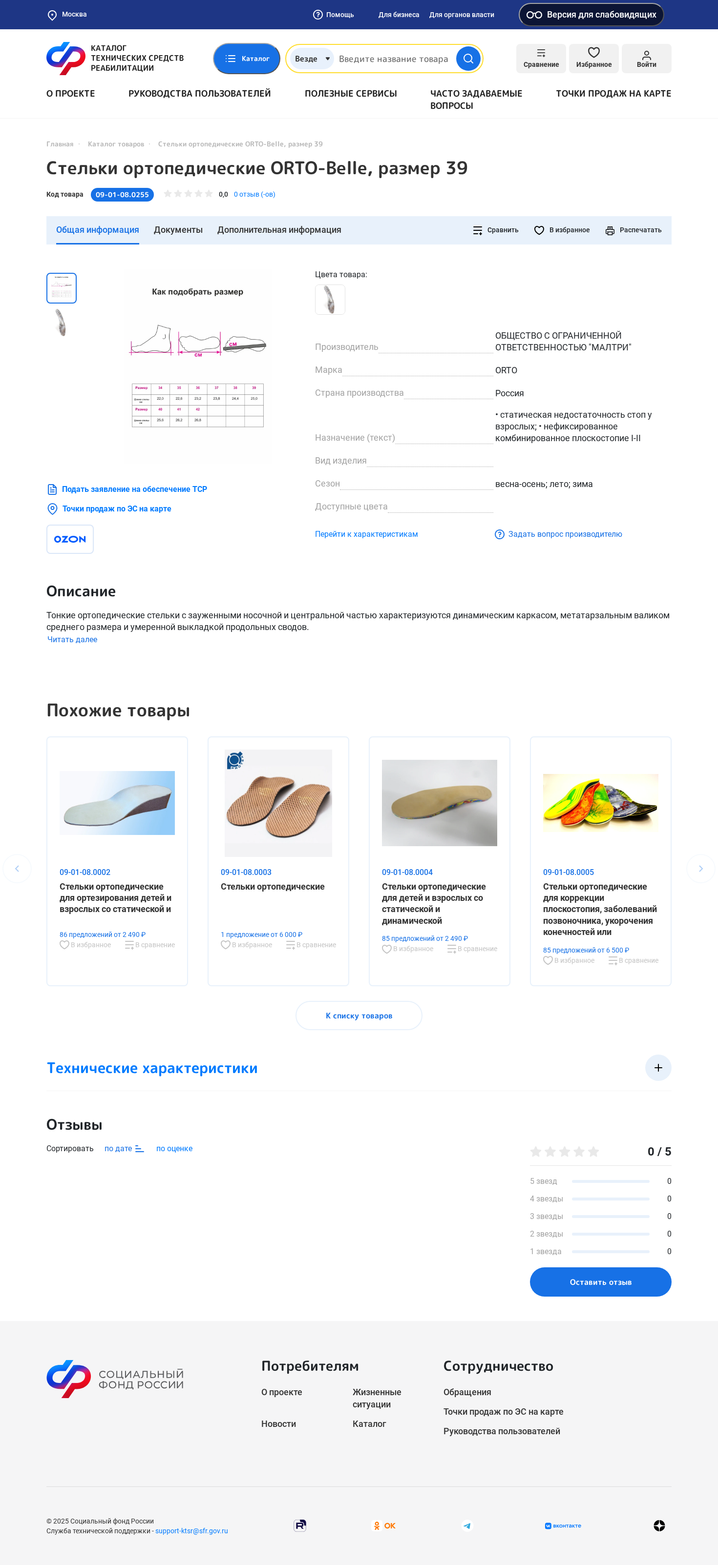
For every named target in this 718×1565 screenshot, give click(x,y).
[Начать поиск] (468, 58)
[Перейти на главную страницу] (115, 58)
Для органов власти (461, 15)
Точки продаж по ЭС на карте (117, 508)
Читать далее (72, 639)
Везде (306, 58)
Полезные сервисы (351, 93)
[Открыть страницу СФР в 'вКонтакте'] (563, 1526)
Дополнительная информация (279, 229)
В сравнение (154, 945)
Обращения (467, 1392)
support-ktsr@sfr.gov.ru (191, 1531)
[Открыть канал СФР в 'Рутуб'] (300, 1525)
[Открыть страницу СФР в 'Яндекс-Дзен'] (659, 1526)
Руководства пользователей (199, 93)
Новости (278, 1424)
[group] (198, 366)
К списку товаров (359, 1015)
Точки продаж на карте (614, 93)
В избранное (569, 230)
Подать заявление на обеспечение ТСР (134, 489)
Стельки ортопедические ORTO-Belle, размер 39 (257, 168)
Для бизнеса (399, 15)
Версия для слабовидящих (601, 14)
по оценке (174, 1148)
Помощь (340, 15)
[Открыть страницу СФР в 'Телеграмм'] (467, 1525)
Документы (178, 229)
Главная (60, 143)
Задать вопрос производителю (565, 534)
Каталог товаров (116, 143)
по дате (119, 1148)
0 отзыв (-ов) (254, 194)
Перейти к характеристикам (366, 534)
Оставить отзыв (601, 1282)
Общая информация (97, 229)
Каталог (369, 1424)
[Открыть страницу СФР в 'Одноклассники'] (383, 1525)
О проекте (70, 93)
